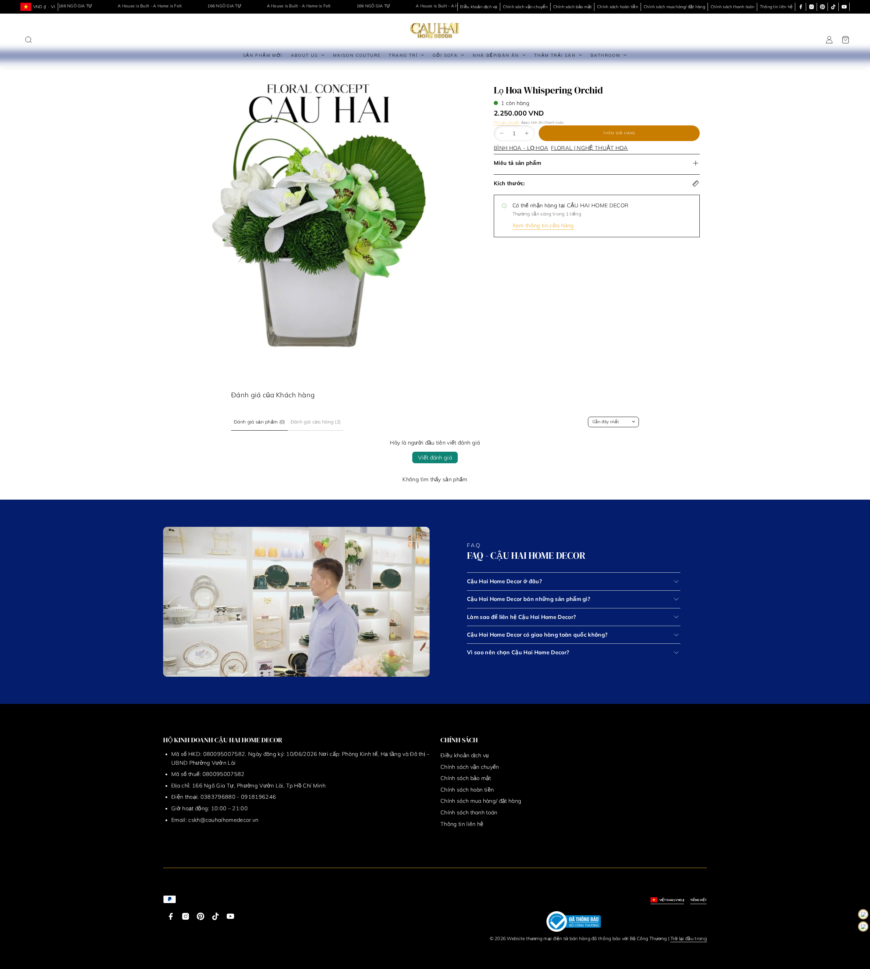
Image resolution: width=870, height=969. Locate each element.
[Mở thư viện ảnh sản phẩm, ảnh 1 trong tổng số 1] (319, 217)
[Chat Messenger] (863, 914)
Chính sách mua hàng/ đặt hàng (674, 6)
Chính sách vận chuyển (525, 6)
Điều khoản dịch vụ (478, 6)
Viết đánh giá (435, 457)
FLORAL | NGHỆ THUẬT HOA (589, 147)
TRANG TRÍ (403, 55)
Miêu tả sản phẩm (517, 162)
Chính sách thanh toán (732, 6)
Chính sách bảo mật (572, 6)
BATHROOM (605, 55)
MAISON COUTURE (357, 55)
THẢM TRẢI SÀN (555, 55)
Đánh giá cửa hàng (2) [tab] (316, 422)
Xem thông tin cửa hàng (543, 225)
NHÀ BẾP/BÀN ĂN (496, 55)
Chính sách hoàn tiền (617, 6)
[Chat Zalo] (863, 926)
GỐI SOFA (445, 55)
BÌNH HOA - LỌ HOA (521, 147)
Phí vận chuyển (507, 122)
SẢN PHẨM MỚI (263, 55)
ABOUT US (304, 55)
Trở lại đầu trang (689, 938)
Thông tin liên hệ (776, 6)
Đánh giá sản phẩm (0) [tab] (259, 422)
